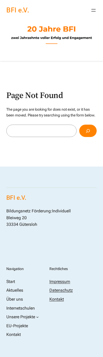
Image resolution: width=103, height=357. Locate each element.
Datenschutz (61, 290)
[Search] (88, 131)
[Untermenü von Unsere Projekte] (37, 317)
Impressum (59, 281)
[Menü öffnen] (93, 10)
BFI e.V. (17, 10)
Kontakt (56, 299)
